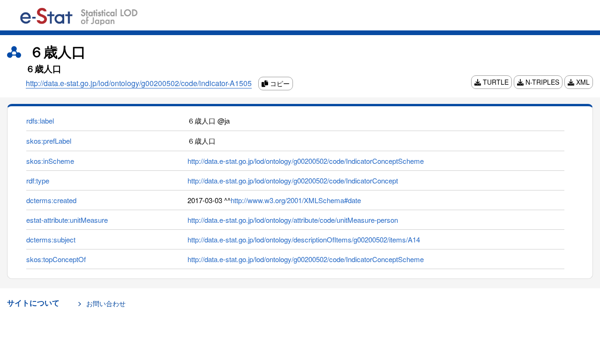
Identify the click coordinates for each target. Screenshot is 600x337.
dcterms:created (51, 200)
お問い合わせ (106, 303)
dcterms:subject (50, 239)
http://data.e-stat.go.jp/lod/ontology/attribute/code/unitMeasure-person (293, 220)
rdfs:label (40, 120)
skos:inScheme (50, 161)
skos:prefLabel (48, 141)
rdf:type (37, 180)
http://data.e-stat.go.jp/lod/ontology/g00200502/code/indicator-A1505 (139, 83)
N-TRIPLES (541, 82)
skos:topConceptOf (56, 259)
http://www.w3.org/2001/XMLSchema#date (296, 200)
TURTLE (495, 82)
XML (582, 82)
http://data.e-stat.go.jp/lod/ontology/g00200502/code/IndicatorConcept (293, 180)
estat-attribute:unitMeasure (67, 220)
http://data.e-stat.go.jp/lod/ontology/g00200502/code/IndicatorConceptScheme (306, 161)
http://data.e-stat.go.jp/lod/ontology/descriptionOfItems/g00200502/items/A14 (304, 239)
